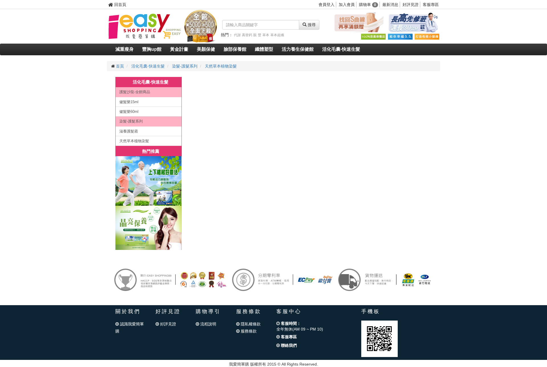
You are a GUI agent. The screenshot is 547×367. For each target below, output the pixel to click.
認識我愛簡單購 (129, 327)
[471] (148, 228)
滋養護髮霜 (128, 131)
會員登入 (326, 4)
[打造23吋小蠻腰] (426, 36)
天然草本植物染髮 (221, 66)
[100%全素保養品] (373, 36)
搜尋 (311, 25)
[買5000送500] (200, 26)
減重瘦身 (124, 49)
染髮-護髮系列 (184, 66)
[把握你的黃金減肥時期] (357, 22)
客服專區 (431, 4)
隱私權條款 (250, 324)
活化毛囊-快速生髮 (341, 49)
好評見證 (411, 4)
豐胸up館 (152, 49)
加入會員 (347, 4)
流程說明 (207, 324)
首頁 (120, 66)
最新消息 (390, 4)
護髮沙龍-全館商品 (134, 92)
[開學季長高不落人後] (413, 22)
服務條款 (248, 331)
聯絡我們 (288, 345)
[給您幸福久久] (400, 36)
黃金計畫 (179, 49)
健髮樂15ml (128, 102)
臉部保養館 (235, 49)
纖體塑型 (264, 49)
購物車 (367, 4)
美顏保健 (206, 49)
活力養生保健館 (298, 49)
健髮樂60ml (128, 111)
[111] (148, 181)
